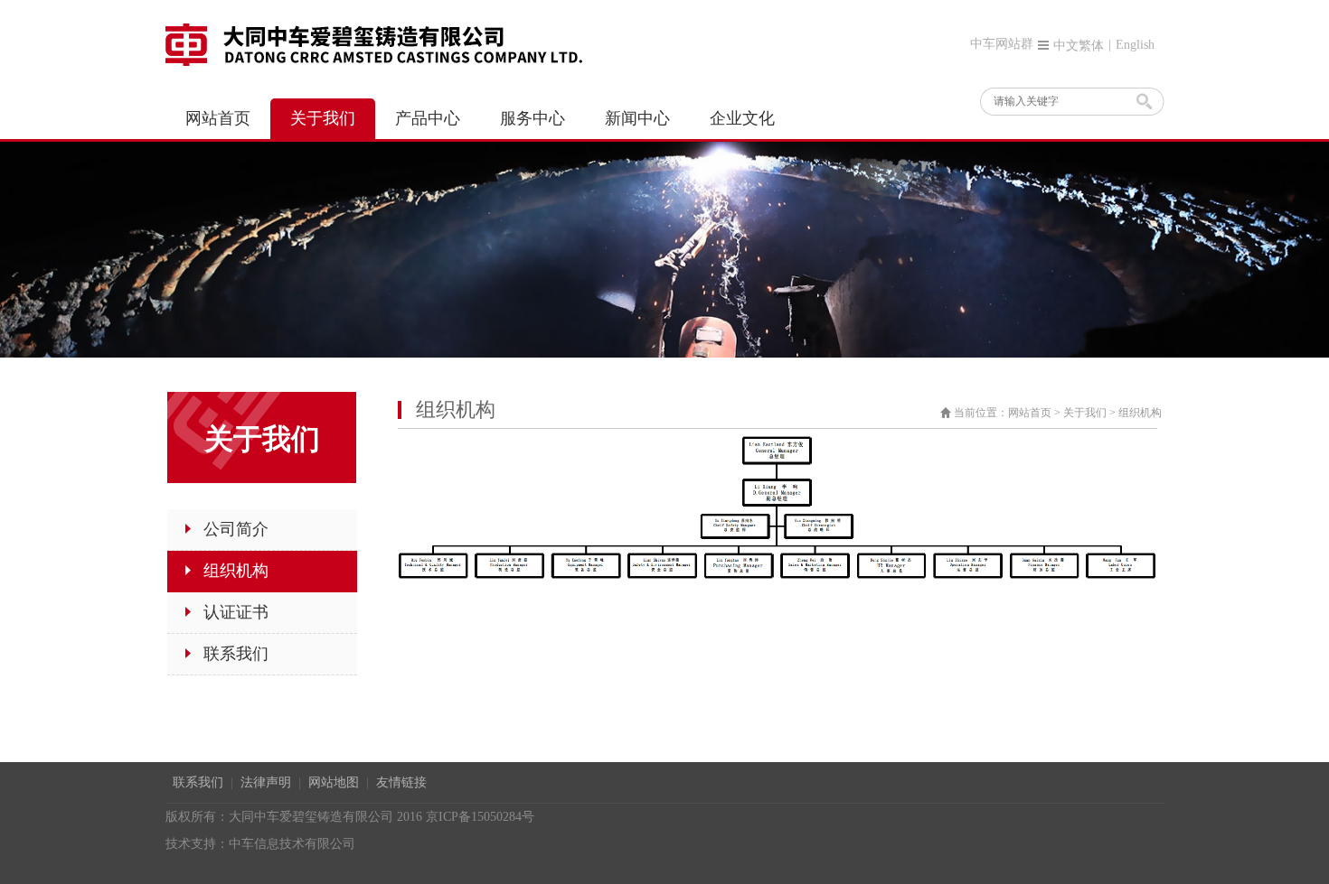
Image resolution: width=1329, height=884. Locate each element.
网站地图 (333, 782)
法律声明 (265, 782)
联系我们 (198, 782)
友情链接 (401, 782)
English (1135, 44)
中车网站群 (1001, 44)
